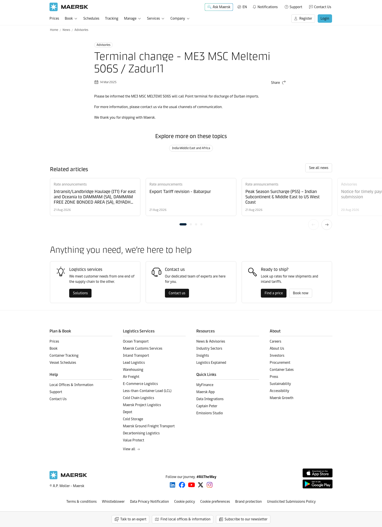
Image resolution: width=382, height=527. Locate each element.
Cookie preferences (215, 501)
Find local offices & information (185, 519)
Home (54, 30)
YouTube (191, 484)
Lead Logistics (134, 362)
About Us (277, 348)
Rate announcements (70, 184)
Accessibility (279, 391)
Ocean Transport (136, 341)
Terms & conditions (81, 501)
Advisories (81, 30)
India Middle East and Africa (191, 148)
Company (177, 18)
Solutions (80, 293)
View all (129, 449)
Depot (127, 412)
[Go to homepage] (69, 7)
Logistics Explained (211, 362)
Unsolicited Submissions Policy (291, 501)
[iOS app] (317, 473)
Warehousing (133, 370)
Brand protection (248, 501)
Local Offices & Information (71, 385)
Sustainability (280, 384)
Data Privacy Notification (149, 501)
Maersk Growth (281, 398)
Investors (277, 355)
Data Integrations (209, 399)
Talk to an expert (133, 519)
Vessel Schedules (63, 362)
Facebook (182, 485)
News (66, 30)
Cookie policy (184, 501)
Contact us (177, 293)
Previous (313, 224)
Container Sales (282, 370)
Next (326, 224)
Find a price (274, 293)
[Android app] (317, 484)
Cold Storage (133, 419)
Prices (54, 18)
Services (153, 18)
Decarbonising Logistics (141, 433)
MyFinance (204, 385)
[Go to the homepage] (68, 478)
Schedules (91, 18)
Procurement (280, 362)
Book (69, 18)
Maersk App (205, 392)
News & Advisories (210, 341)
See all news (318, 168)
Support (296, 7)
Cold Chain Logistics (138, 398)
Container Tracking (64, 355)
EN (245, 7)
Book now (300, 293)
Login (325, 18)
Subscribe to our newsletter (246, 519)
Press (274, 377)
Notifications (265, 6)
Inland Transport (136, 355)
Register (305, 18)
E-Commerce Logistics (140, 384)
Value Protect (133, 440)
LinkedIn (172, 484)
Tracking (111, 18)
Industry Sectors (209, 348)
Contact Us (322, 7)
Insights (202, 355)
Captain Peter (206, 406)
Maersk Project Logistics (142, 405)
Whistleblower (113, 501)
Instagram (209, 484)
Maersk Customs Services (142, 348)
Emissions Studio (209, 413)
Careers (275, 341)
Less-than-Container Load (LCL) (147, 391)
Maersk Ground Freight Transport (149, 426)
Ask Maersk (221, 7)
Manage (130, 18)
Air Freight (131, 377)
